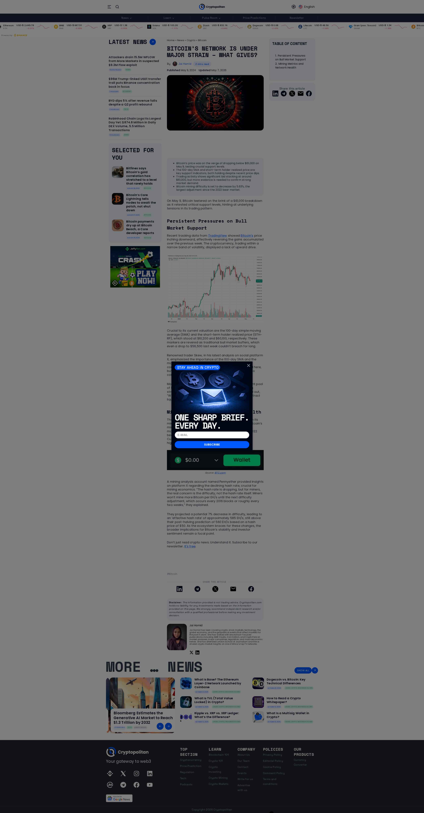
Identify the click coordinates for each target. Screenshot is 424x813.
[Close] (248, 365)
